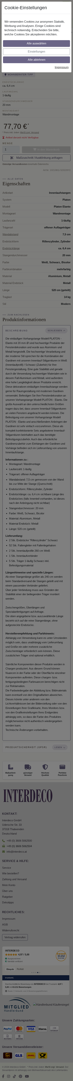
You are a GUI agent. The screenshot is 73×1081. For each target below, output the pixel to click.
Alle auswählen (36, 43)
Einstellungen (36, 51)
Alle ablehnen (36, 59)
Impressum (62, 67)
